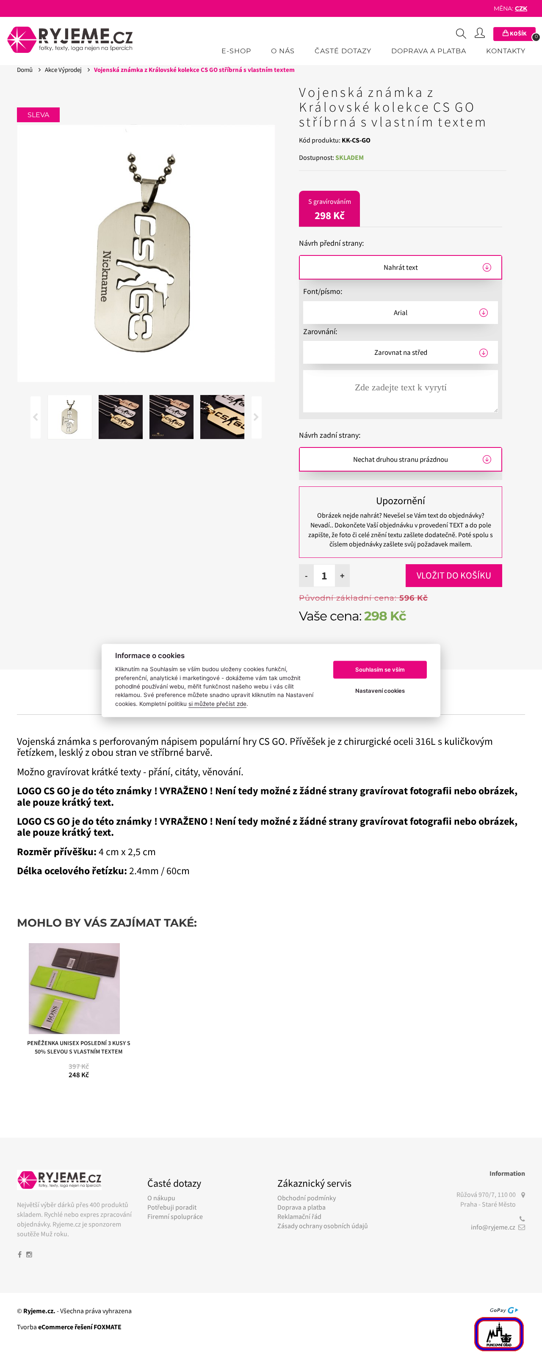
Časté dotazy (343, 51)
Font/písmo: (322, 291)
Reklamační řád (299, 1216)
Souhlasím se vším (380, 669)
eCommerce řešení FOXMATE (80, 1327)
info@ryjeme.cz (493, 1227)
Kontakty (505, 51)
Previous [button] (35, 417)
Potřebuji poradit (171, 1207)
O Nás (283, 51)
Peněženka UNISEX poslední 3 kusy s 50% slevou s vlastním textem (78, 1047)
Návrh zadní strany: (329, 435)
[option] (146, 253)
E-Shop (236, 51)
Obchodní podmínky (306, 1198)
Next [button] (257, 417)
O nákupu (161, 1198)
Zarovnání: (320, 331)
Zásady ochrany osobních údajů (322, 1225)
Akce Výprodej (64, 70)
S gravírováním (329, 209)
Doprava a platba (428, 51)
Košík (522, 34)
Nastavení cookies (380, 690)
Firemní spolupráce (175, 1216)
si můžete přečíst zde (217, 703)
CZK (521, 8)
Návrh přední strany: (331, 243)
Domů (25, 70)
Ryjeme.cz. (39, 1310)
